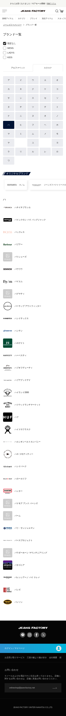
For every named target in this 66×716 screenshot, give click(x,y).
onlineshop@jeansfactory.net (22, 688)
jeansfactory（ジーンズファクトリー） (33, 11)
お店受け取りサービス (15, 657)
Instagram (29, 635)
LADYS (10, 52)
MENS (10, 48)
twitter (43, 635)
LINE (22, 635)
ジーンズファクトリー (12, 25)
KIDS (9, 57)
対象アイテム (51, 3)
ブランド (33, 18)
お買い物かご (61, 11)
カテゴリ (21, 18)
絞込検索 (56, 11)
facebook (36, 635)
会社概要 (53, 657)
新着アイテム (7, 18)
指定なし (11, 43)
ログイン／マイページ (15, 648)
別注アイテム (47, 18)
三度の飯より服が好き (37, 657)
